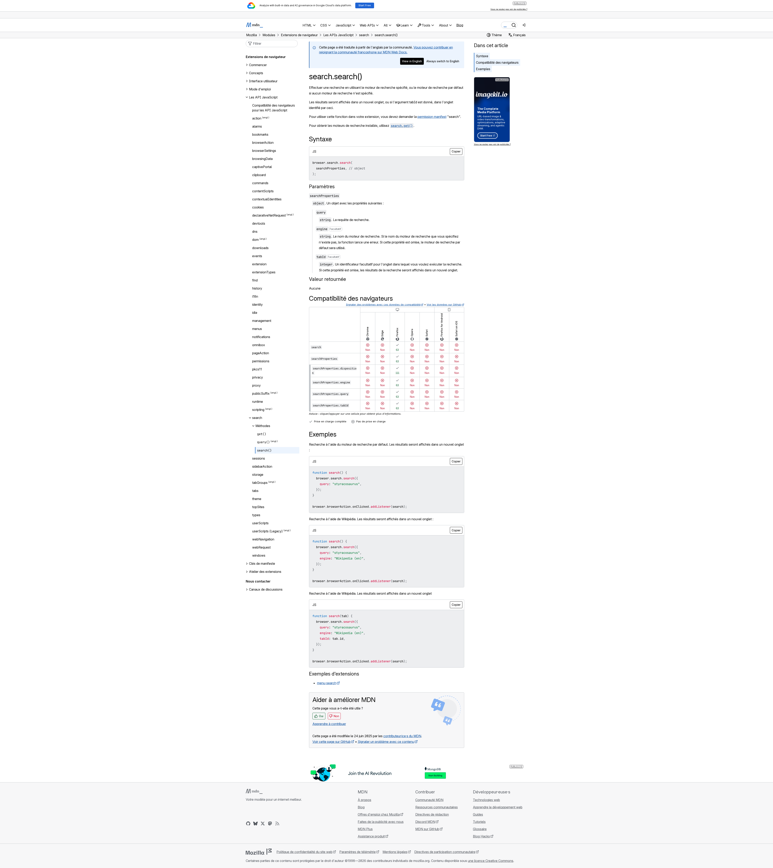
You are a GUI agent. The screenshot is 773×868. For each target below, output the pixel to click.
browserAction (263, 143)
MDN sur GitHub (427, 829)
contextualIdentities (267, 199)
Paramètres (322, 186)
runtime (257, 402)
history (257, 288)
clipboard (259, 175)
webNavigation (263, 539)
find (255, 280)
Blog (459, 25)
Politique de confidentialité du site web (304, 852)
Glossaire (480, 829)
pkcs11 (257, 369)
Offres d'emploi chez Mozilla (379, 814)
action (256, 118)
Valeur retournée (327, 279)
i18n (255, 296)
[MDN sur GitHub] (248, 823)
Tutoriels (479, 822)
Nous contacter (258, 581)
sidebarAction (262, 466)
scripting (258, 410)
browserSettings (264, 151)
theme (256, 499)
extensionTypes (263, 272)
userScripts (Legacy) (267, 531)
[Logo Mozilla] (259, 852)
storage (257, 475)
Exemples (483, 69)
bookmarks (260, 134)
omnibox (258, 345)
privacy (257, 377)
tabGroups (260, 483)
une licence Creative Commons (490, 861)
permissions (260, 361)
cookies (258, 207)
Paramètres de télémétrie (357, 852)
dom (255, 240)
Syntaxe (482, 56)
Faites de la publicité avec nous (381, 822)
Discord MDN (425, 822)
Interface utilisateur (263, 81)
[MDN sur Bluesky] (255, 823)
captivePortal (262, 167)
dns (254, 231)
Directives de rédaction (432, 814)
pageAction (260, 353)
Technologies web (486, 800)
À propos (364, 800)
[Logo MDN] (254, 791)
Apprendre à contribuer (329, 724)
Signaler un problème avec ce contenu (386, 742)
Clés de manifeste (262, 563)
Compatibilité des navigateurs (497, 62)
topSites (258, 507)
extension (259, 264)
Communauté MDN (429, 800)
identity (257, 304)
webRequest (261, 547)
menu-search (326, 683)
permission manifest (432, 117)
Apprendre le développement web (497, 807)
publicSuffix (261, 393)
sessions (258, 458)
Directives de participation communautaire (444, 852)
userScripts (260, 523)
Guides (478, 814)
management (261, 321)
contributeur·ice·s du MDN (402, 736)
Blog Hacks (481, 836)
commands (260, 183)
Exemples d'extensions (334, 674)
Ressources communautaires (436, 807)
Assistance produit (371, 836)
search (257, 418)
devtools (258, 223)
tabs (255, 491)
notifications (261, 337)
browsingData (262, 159)
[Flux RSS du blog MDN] (277, 823)
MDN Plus (365, 829)
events (257, 256)
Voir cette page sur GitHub (331, 742)
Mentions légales (395, 852)
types (256, 515)
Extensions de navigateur (266, 57)
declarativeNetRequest (269, 215)
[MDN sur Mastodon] (270, 823)
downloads (260, 248)
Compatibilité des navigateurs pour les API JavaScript (273, 107)
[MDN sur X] (262, 823)
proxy (256, 385)
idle (254, 313)
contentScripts (263, 191)
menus (257, 329)
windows (258, 555)
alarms (257, 126)
